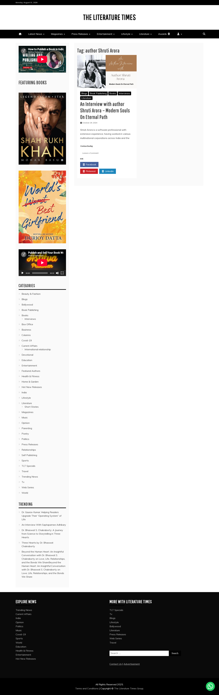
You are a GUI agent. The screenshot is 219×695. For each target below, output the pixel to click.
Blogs (84, 93)
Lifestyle (125, 33)
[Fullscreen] (62, 273)
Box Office (27, 324)
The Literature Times (109, 17)
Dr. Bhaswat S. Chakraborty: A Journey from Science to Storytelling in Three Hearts (42, 534)
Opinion (26, 422)
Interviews (124, 93)
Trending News (30, 476)
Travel (25, 471)
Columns (26, 335)
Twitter (109, 164)
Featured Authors (31, 370)
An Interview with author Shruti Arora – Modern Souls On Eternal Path (105, 110)
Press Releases (80, 33)
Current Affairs (29, 345)
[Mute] (57, 273)
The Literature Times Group (128, 688)
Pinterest (90, 171)
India (24, 392)
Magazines (57, 33)
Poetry (25, 433)
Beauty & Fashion (31, 293)
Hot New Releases (32, 387)
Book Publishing (98, 93)
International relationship (38, 349)
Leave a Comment (90, 153)
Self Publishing (29, 455)
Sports (25, 460)
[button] (210, 686)
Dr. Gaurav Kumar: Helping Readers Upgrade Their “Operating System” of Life (42, 516)
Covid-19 (27, 340)
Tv (23, 482)
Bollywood (27, 304)
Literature (144, 33)
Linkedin (109, 171)
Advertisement (132, 663)
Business (26, 329)
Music (25, 417)
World (25, 492)
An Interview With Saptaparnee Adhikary (44, 524)
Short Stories (32, 406)
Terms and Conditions (87, 688)
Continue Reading (86, 146)
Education (27, 360)
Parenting (27, 428)
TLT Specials (28, 465)
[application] (42, 262)
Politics (25, 438)
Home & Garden (30, 381)
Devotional (27, 354)
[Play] (22, 273)
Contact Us (116, 663)
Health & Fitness (30, 376)
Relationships (29, 449)
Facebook (90, 164)
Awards (162, 33)
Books (112, 93)
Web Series (28, 487)
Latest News (35, 33)
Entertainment (104, 33)
